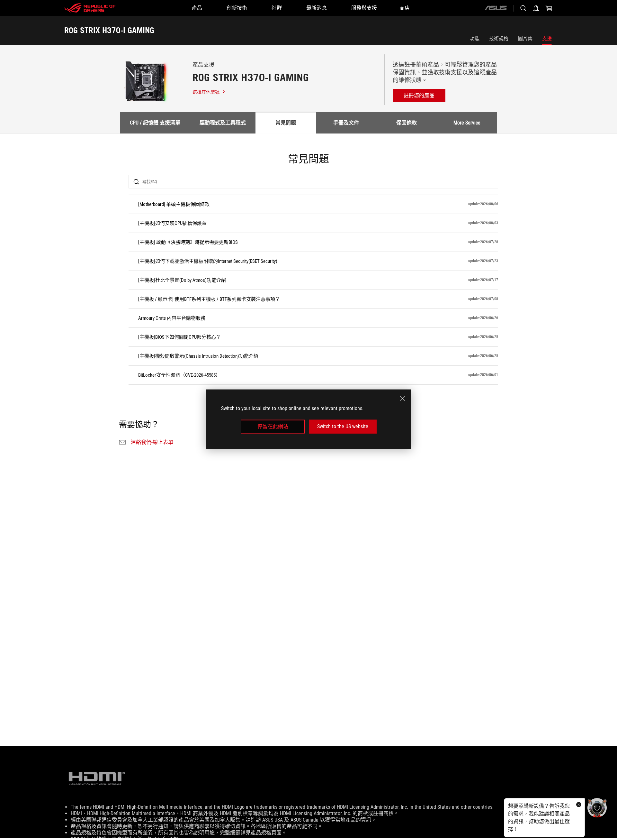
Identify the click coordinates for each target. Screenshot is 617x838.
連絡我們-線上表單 (152, 442)
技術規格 (498, 38)
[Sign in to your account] (536, 8)
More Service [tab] (466, 123)
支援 (547, 38)
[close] (402, 398)
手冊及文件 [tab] (346, 123)
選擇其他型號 (205, 92)
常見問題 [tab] (285, 123)
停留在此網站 (272, 426)
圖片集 (525, 38)
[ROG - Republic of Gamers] (90, 8)
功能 (474, 38)
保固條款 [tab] (406, 123)
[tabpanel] (308, 300)
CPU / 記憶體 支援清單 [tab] (155, 123)
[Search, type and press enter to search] (523, 8)
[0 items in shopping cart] (549, 8)
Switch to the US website (342, 426)
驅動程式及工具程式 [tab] (223, 123)
